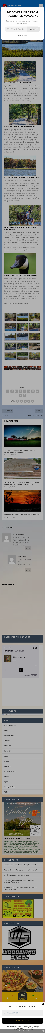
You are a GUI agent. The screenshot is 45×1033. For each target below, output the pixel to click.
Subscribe (33, 29)
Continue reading (22, 35)
